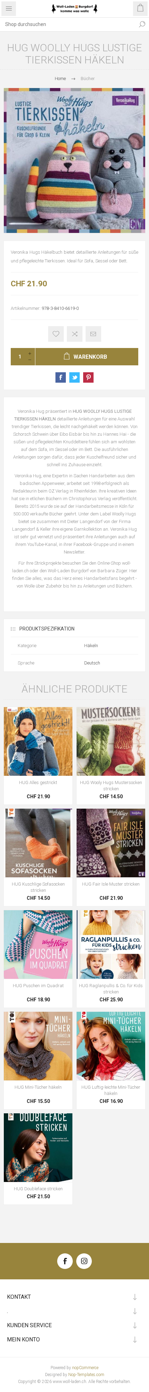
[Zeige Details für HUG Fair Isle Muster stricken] (111, 843)
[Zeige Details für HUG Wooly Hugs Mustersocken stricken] (111, 741)
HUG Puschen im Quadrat (38, 985)
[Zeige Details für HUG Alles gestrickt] (38, 741)
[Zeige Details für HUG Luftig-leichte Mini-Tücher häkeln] (111, 1046)
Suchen (142, 24)
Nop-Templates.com (86, 1374)
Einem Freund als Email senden (93, 334)
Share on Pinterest (88, 377)
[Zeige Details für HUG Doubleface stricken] (38, 1147)
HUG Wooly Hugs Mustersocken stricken (111, 785)
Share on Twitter (74, 377)
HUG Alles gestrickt (38, 782)
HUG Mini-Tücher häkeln (38, 1087)
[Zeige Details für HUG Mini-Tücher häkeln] (38, 1046)
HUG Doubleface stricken (38, 1188)
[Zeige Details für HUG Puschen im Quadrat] (38, 944)
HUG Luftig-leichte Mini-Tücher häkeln (110, 1090)
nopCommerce (85, 1367)
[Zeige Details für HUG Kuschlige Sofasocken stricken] (38, 843)
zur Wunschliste (56, 334)
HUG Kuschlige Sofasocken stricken (38, 887)
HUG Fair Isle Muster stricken (111, 884)
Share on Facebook (60, 377)
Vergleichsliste (74, 334)
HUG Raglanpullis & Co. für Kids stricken (111, 988)
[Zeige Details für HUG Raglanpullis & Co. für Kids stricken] (111, 944)
